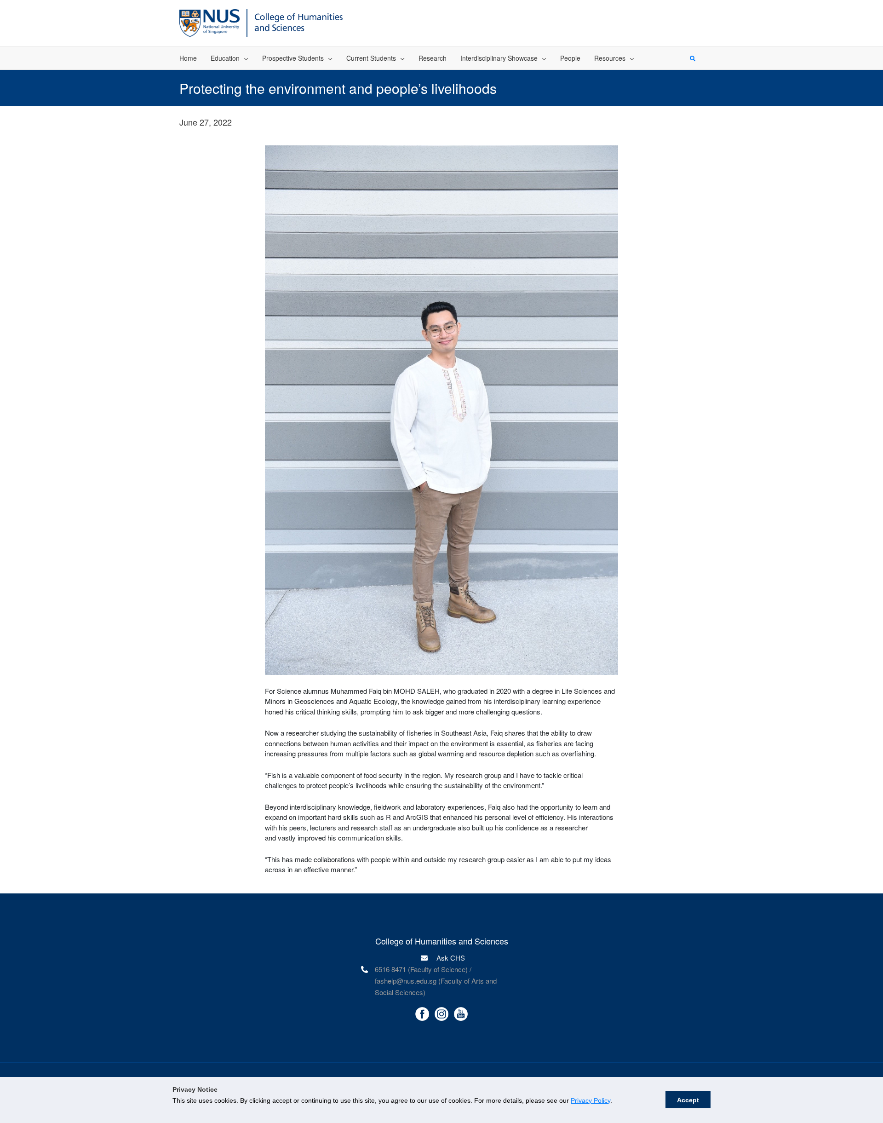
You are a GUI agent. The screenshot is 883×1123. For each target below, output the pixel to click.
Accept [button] (688, 1100)
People (570, 58)
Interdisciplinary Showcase (499, 58)
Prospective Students (293, 58)
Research (433, 58)
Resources (609, 58)
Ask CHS (450, 957)
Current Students (371, 58)
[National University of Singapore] (209, 22)
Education (225, 58)
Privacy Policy (590, 1100)
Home (188, 58)
